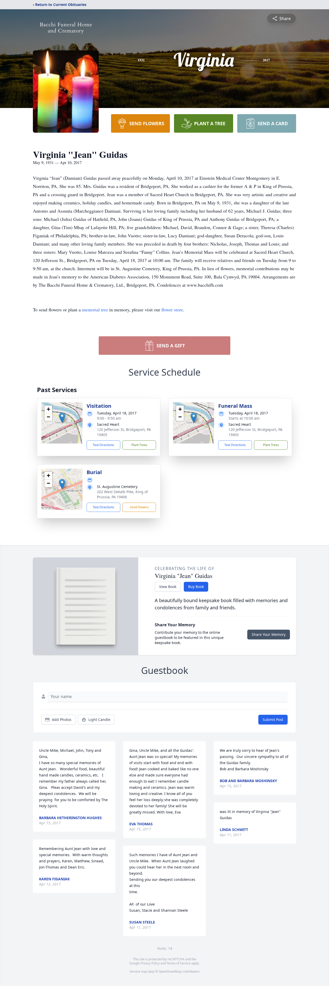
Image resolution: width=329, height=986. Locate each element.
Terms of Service (178, 963)
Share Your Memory (269, 634)
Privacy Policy (150, 963)
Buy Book (196, 586)
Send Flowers (139, 507)
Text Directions (103, 445)
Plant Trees (139, 445)
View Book (167, 586)
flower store (172, 309)
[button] (62, 417)
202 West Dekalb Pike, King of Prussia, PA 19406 (122, 494)
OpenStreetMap (170, 971)
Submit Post (273, 719)
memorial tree (95, 309)
